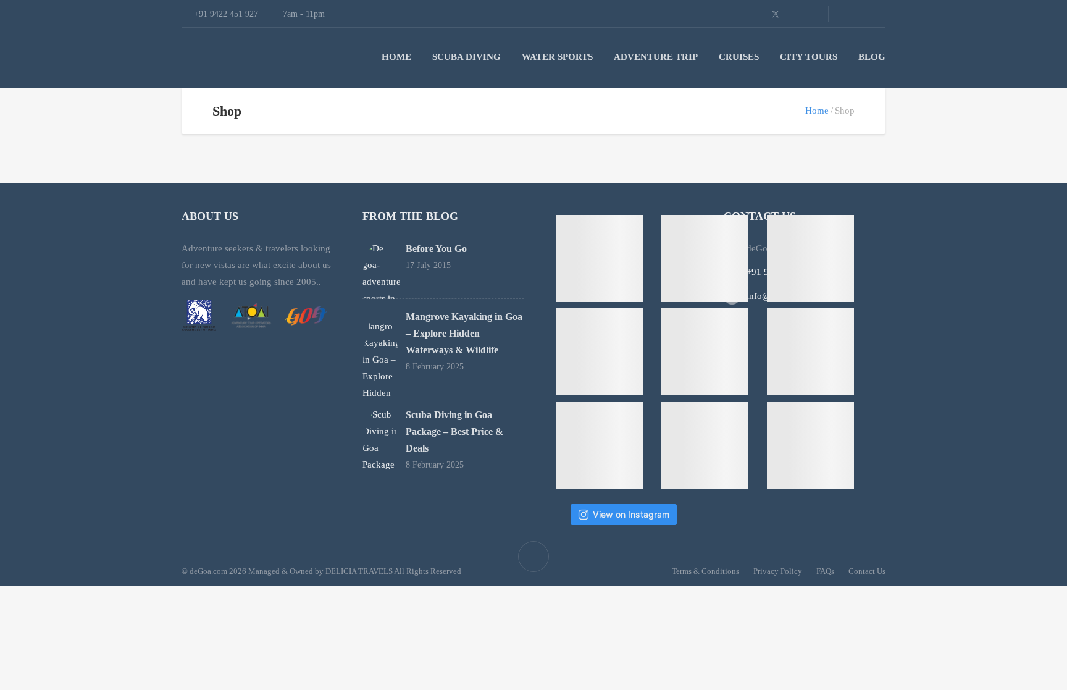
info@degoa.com (780, 296)
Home (396, 57)
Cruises (739, 57)
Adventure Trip (656, 57)
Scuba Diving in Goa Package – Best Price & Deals (454, 431)
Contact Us (866, 571)
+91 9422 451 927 (782, 272)
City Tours (808, 57)
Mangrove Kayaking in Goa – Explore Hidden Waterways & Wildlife (464, 333)
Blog (871, 57)
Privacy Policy (777, 571)
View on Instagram (631, 514)
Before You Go (436, 248)
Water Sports (557, 57)
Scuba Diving (466, 57)
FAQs (825, 571)
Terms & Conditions (705, 571)
